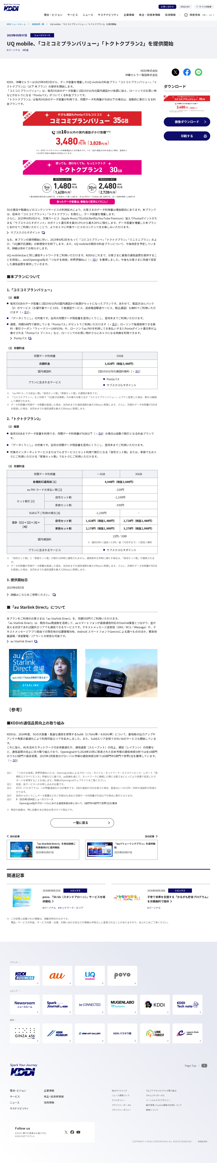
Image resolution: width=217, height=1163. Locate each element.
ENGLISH (186, 6)
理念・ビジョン (18, 1090)
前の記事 (15, 836)
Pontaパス (20, 338)
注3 (137, 371)
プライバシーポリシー (121, 1109)
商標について (152, 1109)
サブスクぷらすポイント (25, 232)
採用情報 (49, 1102)
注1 (94, 260)
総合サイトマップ (119, 1090)
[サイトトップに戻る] (11, 7)
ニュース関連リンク (120, 1095)
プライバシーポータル (121, 1105)
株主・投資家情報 (54, 1096)
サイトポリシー (118, 1100)
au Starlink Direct (22, 641)
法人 (211, 15)
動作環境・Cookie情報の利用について (164, 1105)
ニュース (14, 1102)
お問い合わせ (167, 6)
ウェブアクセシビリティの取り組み (161, 1090)
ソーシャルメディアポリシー (158, 1100)
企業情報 (49, 1090)
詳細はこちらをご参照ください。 (31, 595)
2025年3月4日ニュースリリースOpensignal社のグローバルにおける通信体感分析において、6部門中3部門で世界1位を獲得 (68, 801)
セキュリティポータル (155, 1095)
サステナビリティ (19, 1108)
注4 (100, 433)
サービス (15, 1096)
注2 (26, 312)
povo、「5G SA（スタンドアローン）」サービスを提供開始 (74, 899)
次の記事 (149, 836)
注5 (14, 760)
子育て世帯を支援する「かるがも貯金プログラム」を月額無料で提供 (178, 899)
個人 (205, 15)
